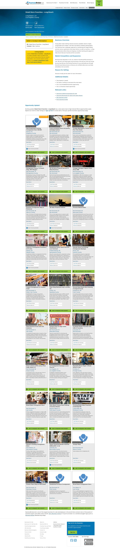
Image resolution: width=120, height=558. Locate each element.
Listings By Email (59, 7)
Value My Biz (82, 7)
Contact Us (42, 530)
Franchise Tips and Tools (45, 526)
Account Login (43, 532)
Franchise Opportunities (30, 526)
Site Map (42, 534)
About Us (42, 522)
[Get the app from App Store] (88, 540)
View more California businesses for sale (66, 93)
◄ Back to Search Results (33, 34)
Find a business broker (62, 99)
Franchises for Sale (63, 2)
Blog (87, 7)
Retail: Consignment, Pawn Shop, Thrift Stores (35, 31)
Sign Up (72, 532)
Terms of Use (43, 538)
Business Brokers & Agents (31, 530)
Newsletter (27, 534)
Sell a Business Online (55, 513)
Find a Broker (82, 2)
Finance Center (67, 7)
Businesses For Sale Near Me (31, 524)
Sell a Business (73, 2)
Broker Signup (90, 2)
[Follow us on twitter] (75, 540)
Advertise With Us (44, 524)
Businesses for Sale (51, 2)
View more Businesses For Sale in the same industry (69, 95)
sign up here (49, 110)
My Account (91, 7)
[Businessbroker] (35, 3)
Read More (28, 142)
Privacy (41, 536)
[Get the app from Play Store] (88, 543)
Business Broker (30, 515)
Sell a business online (61, 97)
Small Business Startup (30, 538)
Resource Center (74, 7)
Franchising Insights (44, 528)
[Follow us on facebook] (71, 540)
